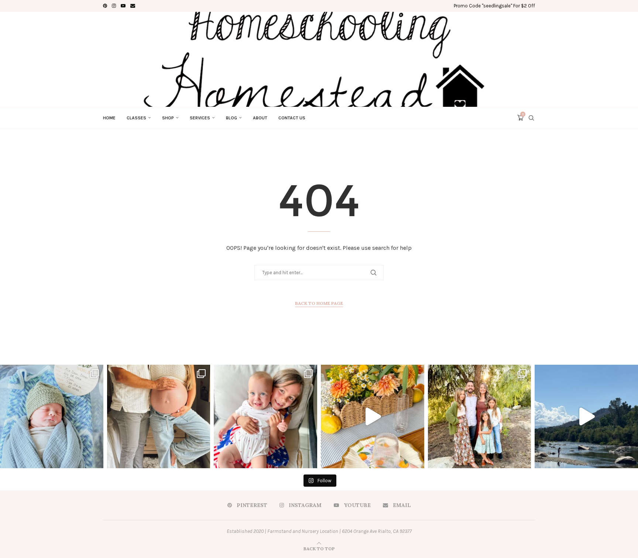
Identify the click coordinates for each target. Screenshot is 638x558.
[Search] (531, 118)
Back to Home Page (319, 303)
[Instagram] (114, 6)
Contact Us (291, 117)
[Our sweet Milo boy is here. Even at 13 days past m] (51, 416)
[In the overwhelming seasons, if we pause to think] (479, 416)
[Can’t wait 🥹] (158, 416)
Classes (136, 117)
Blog (231, 117)
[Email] (132, 6)
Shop (168, 117)
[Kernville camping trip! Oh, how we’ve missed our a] (586, 416)
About (260, 117)
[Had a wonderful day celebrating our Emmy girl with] (265, 416)
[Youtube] (123, 6)
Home (109, 117)
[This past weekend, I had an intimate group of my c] (372, 416)
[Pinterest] (105, 6)
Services (200, 117)
